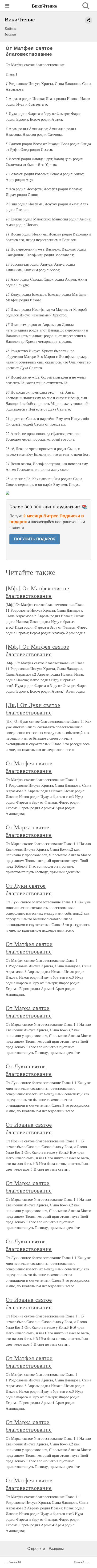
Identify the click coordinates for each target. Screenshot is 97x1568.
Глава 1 (79, 1562)
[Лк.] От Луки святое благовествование (33, 708)
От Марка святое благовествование (29, 830)
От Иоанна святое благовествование (29, 1128)
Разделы (56, 1549)
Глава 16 (15, 1562)
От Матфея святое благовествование (29, 766)
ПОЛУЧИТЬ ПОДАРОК (34, 539)
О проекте (36, 1549)
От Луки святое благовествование (29, 889)
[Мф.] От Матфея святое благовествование (37, 591)
